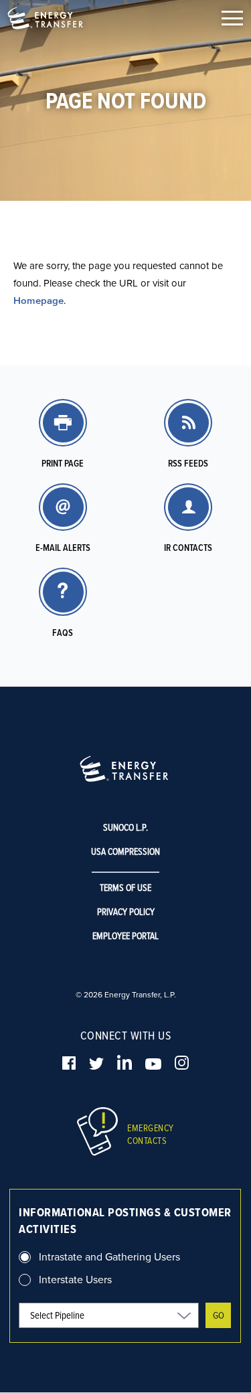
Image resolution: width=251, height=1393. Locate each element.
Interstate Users (75, 1279)
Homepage (38, 300)
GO (218, 1315)
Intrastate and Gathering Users (109, 1256)
